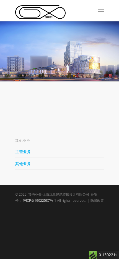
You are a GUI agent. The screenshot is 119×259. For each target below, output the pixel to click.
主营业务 (23, 151)
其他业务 (23, 163)
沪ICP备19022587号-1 (39, 200)
